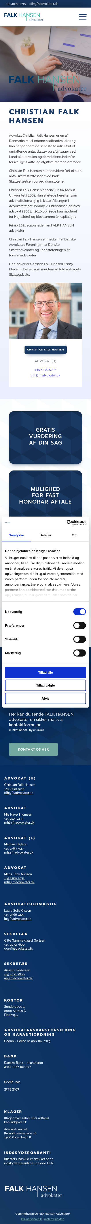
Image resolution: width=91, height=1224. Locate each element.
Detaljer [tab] (46, 535)
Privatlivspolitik (31, 1219)
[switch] (79, 625)
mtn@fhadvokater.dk (19, 882)
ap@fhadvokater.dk (18, 978)
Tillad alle (45, 672)
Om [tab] (74, 535)
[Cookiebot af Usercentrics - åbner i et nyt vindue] (66, 523)
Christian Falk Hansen (45, 349)
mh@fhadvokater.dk (18, 852)
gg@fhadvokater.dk (18, 948)
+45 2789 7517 (14, 848)
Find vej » (11, 1015)
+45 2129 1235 (13, 818)
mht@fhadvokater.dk (19, 822)
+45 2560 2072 (14, 878)
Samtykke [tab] (16, 535)
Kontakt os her (33, 749)
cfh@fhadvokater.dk (44, 4)
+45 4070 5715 (16, 4)
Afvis (45, 698)
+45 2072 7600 (14, 944)
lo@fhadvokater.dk (17, 919)
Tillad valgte (45, 685)
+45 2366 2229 (14, 914)
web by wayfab (54, 1219)
